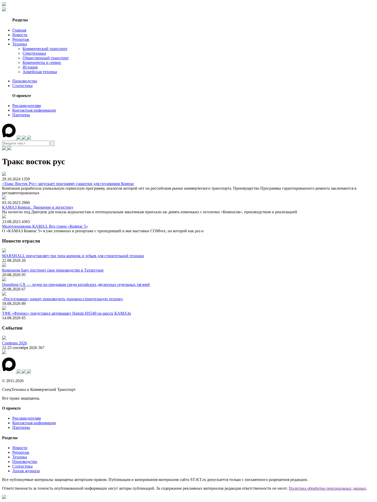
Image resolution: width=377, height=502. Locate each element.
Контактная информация (34, 110)
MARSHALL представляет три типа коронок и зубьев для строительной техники (73, 256)
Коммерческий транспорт (45, 48)
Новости (19, 35)
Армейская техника (40, 72)
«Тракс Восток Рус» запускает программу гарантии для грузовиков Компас (68, 183)
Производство (24, 81)
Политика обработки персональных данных (327, 488)
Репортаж (20, 39)
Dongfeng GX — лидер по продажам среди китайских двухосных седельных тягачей (76, 284)
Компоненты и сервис (42, 62)
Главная (19, 30)
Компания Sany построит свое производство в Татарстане (53, 270)
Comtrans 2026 (14, 343)
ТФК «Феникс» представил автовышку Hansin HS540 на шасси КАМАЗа (66, 313)
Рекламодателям (26, 105)
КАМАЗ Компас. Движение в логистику (37, 207)
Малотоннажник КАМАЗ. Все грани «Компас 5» (45, 226)
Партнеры (21, 115)
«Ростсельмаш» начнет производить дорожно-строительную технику (62, 299)
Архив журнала (26, 471)
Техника (19, 44)
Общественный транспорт (46, 58)
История (30, 67)
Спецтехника (34, 53)
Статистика (22, 85)
